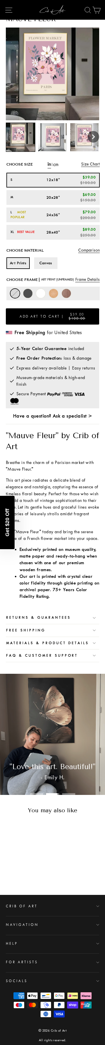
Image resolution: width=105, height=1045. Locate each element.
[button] (93, 137)
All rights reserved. (52, 1040)
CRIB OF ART (22, 906)
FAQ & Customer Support (42, 655)
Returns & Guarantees (38, 618)
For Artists (22, 962)
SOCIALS (16, 981)
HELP (12, 944)
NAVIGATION (22, 925)
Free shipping (26, 630)
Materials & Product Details (47, 643)
